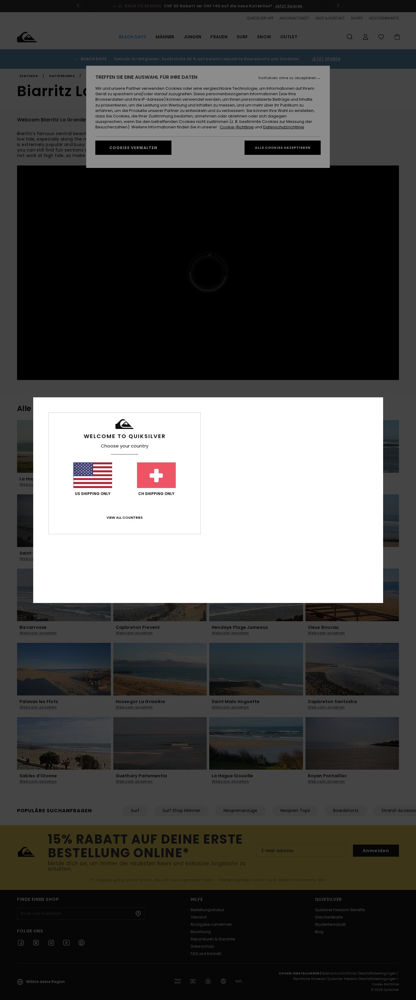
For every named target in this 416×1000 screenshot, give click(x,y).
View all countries (125, 517)
